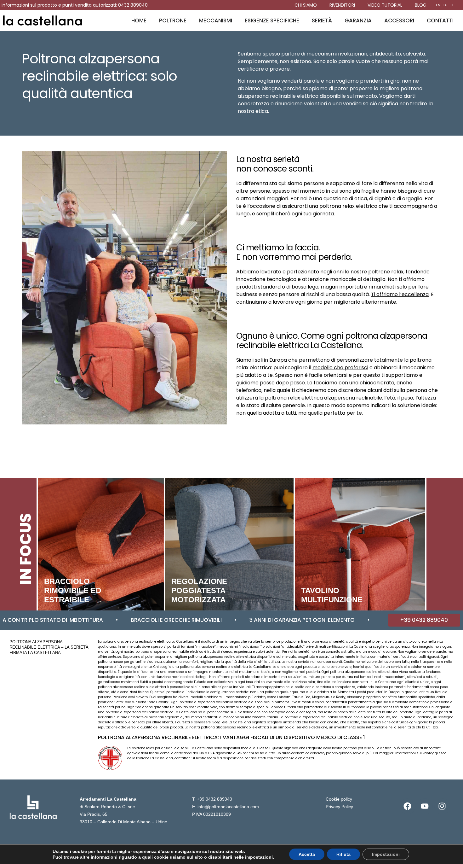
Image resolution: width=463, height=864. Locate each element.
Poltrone (172, 20)
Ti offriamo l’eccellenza (400, 294)
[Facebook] (407, 806)
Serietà (322, 20)
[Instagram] (442, 806)
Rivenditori (342, 5)
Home (138, 20)
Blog (420, 5)
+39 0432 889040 (214, 799)
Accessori (399, 20)
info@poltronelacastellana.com (228, 806)
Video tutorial (385, 5)
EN (438, 5)
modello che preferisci (340, 367)
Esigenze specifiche (272, 20)
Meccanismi (215, 20)
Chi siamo (305, 5)
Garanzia (358, 20)
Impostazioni (386, 854)
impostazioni (259, 857)
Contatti (440, 20)
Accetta (307, 854)
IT (452, 5)
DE (445, 5)
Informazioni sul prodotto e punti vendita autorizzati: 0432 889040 (75, 5)
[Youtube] (425, 806)
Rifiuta (343, 854)
